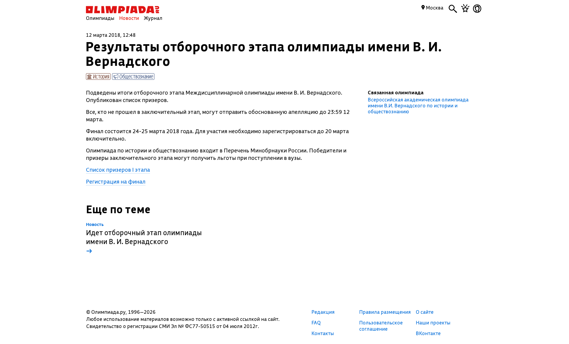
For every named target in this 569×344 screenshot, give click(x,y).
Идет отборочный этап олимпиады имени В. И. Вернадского (144, 238)
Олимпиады (100, 18)
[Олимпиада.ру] (122, 9)
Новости (129, 18)
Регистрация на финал (116, 181)
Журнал (153, 18)
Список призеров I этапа (118, 169)
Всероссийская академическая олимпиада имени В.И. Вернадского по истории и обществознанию (418, 105)
